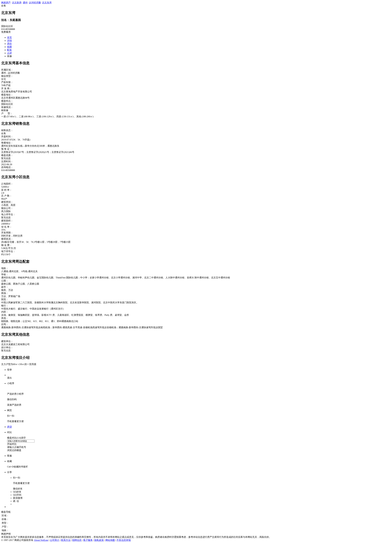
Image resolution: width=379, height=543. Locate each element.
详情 (9, 40)
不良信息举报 (124, 540)
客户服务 (88, 540)
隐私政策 (99, 540)
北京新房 (16, 2)
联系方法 (65, 540)
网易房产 (6, 2)
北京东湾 (47, 2)
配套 (9, 50)
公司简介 (54, 540)
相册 (9, 47)
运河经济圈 (35, 2)
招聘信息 (77, 540)
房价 (9, 43)
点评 (9, 53)
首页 (9, 37)
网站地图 (110, 540)
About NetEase (41, 540)
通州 (25, 2)
